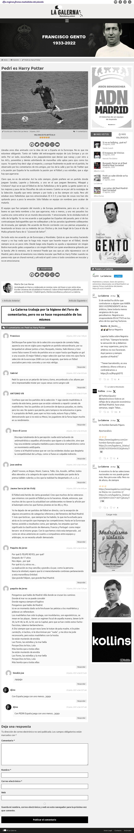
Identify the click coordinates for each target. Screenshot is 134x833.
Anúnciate (127, 830)
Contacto (118, 830)
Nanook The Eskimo (110, 158)
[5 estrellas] (49, 137)
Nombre (6, 770)
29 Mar (113, 296)
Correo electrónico (11, 781)
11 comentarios (81, 131)
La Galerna (98, 183)
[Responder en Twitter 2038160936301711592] (100, 412)
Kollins (101, 391)
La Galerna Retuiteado (115, 387)
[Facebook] (32, 144)
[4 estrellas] (47, 137)
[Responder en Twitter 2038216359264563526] (100, 459)
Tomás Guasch (108, 148)
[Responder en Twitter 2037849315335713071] (100, 508)
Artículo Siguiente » (78, 300)
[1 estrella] (40, 137)
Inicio (6, 60)
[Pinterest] (47, 144)
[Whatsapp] (52, 144)
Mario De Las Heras (20, 131)
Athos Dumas (99, 196)
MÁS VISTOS (102, 134)
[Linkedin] (42, 144)
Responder (81, 367)
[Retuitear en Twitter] (105, 387)
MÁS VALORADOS (122, 136)
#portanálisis (105, 431)
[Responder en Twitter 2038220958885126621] (100, 380)
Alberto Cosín (99, 171)
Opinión (16, 60)
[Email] (57, 144)
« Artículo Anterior (11, 300)
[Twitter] (37, 144)
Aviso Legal (108, 830)
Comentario (8, 740)
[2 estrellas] (42, 137)
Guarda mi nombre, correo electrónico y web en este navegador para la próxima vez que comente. (44, 809)
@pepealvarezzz (106, 399)
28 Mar (113, 467)
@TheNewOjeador (107, 396)
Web (3, 792)
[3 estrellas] (45, 137)
